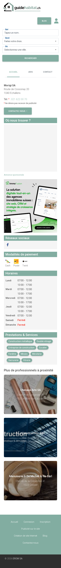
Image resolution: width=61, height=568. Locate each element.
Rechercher (31, 58)
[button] (8, 245)
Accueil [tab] (13, 72)
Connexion (29, 522)
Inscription (45, 522)
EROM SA (17, 558)
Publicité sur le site (30, 529)
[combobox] (30, 41)
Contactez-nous (17, 111)
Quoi (7, 38)
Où (6, 46)
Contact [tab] (47, 72)
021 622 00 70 (19, 99)
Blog (44, 21)
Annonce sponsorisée (14, 175)
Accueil (14, 522)
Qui (6, 29)
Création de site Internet (25, 535)
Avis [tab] (30, 72)
